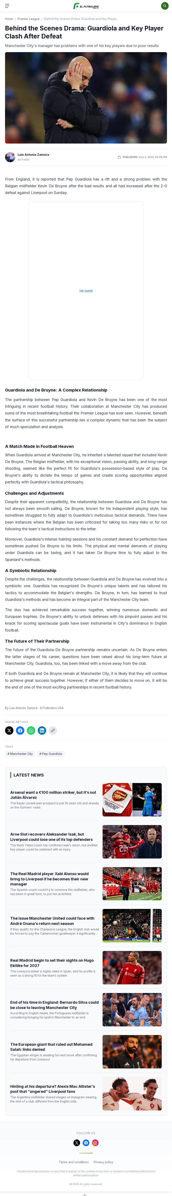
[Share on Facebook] (20, 730)
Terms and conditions (74, 1162)
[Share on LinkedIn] (42, 730)
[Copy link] (53, 730)
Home (9, 19)
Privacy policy (103, 1162)
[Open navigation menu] (7, 6)
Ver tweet (86, 290)
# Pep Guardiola (50, 754)
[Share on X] (9, 730)
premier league (29, 19)
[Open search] (165, 6)
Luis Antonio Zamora (33, 154)
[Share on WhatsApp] (31, 730)
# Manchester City (20, 754)
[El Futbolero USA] (86, 6)
